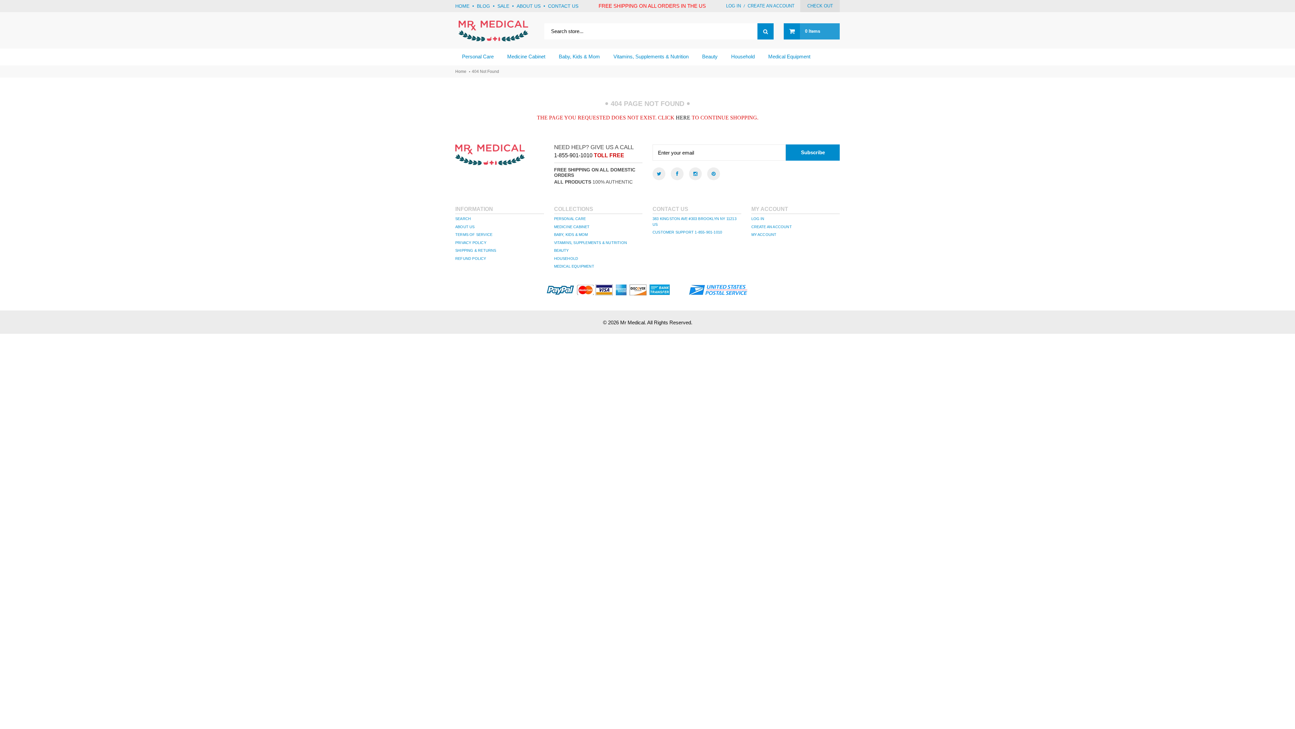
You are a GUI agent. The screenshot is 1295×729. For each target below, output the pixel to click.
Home (462, 6)
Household (566, 258)
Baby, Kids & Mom (571, 235)
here (683, 117)
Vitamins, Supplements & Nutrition (590, 243)
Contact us (563, 6)
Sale (503, 6)
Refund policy (470, 258)
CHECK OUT (820, 5)
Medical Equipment (574, 266)
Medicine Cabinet (572, 227)
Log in (733, 5)
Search (463, 219)
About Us (465, 227)
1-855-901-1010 (573, 155)
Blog (483, 6)
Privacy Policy (470, 243)
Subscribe (813, 152)
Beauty (561, 250)
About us (529, 6)
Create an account (771, 5)
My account (764, 235)
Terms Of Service (473, 235)
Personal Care (570, 219)
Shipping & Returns (475, 250)
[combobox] (659, 31)
